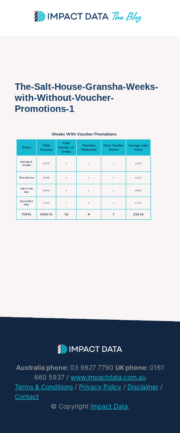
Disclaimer (142, 387)
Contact (27, 396)
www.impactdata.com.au (108, 377)
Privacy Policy (100, 387)
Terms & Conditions (44, 387)
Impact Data (109, 406)
